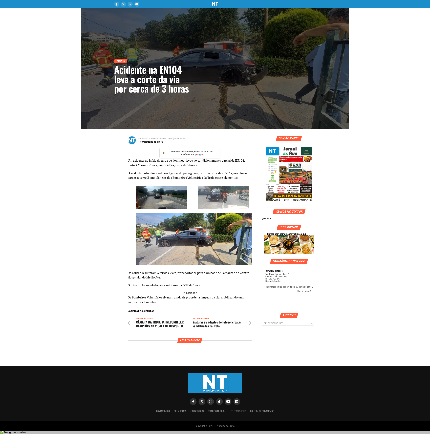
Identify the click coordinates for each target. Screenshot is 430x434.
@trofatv (266, 218)
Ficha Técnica (197, 411)
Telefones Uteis (238, 411)
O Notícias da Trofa (152, 141)
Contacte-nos (163, 411)
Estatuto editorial (217, 411)
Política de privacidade (262, 411)
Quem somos (180, 411)
